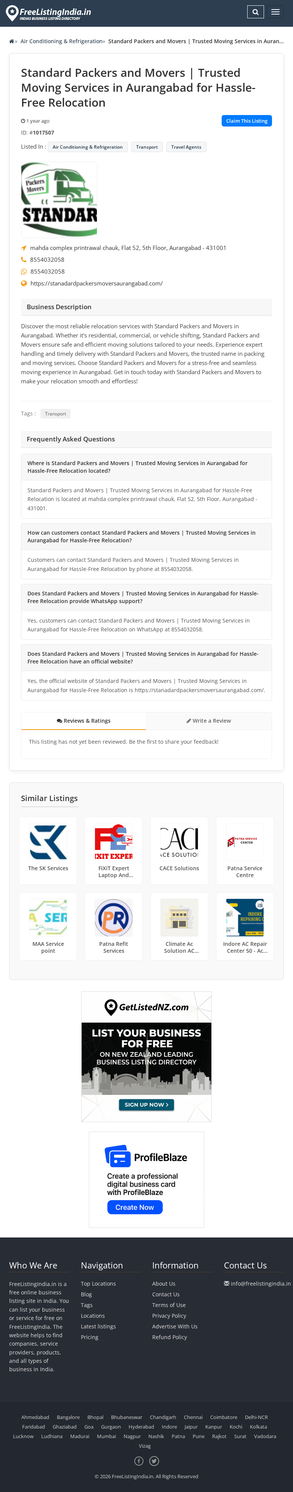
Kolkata (258, 1426)
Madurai (79, 1436)
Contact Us (166, 1294)
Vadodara (265, 1436)
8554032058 (47, 259)
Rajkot (219, 1436)
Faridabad (33, 1426)
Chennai (193, 1417)
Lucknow (23, 1436)
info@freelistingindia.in (261, 1283)
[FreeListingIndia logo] (49, 13)
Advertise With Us (175, 1326)
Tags (87, 1305)
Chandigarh (163, 1417)
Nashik (156, 1436)
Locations (93, 1315)
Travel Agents (186, 147)
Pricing (89, 1337)
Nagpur (132, 1436)
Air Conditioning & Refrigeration (62, 41)
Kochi (236, 1426)
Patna (178, 1436)
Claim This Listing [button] (246, 120)
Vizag (145, 1445)
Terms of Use (169, 1305)
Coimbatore (223, 1417)
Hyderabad (141, 1426)
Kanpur (213, 1426)
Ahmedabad (35, 1417)
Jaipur (191, 1426)
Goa (88, 1426)
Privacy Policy (169, 1315)
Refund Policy (169, 1337)
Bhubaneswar (126, 1417)
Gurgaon (111, 1426)
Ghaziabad (65, 1426)
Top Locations (98, 1283)
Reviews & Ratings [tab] (86, 720)
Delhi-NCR (256, 1417)
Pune (198, 1436)
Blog (86, 1294)
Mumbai (106, 1436)
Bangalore (68, 1417)
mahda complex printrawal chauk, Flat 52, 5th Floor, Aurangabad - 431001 (128, 247)
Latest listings (98, 1326)
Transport (147, 147)
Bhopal (95, 1417)
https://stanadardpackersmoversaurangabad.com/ (97, 283)
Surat (240, 1436)
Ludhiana (52, 1436)
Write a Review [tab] (211, 720)
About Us (163, 1283)
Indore (169, 1426)
